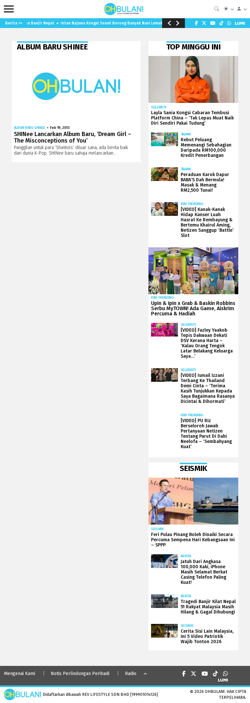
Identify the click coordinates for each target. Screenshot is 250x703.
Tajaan (186, 134)
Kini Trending (192, 204)
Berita (186, 556)
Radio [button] (130, 673)
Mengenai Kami (19, 673)
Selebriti (158, 107)
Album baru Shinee (29, 128)
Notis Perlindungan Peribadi (80, 673)
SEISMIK (157, 529)
